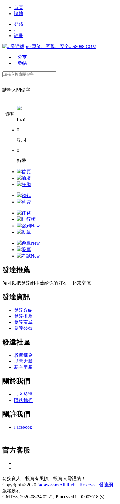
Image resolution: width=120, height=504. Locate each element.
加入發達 (23, 394)
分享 (20, 57)
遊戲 (31, 243)
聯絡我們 (23, 400)
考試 (31, 255)
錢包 (26, 195)
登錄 (18, 24)
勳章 (26, 232)
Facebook (23, 427)
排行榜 (29, 219)
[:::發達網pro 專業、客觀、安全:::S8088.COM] (49, 46)
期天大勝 (23, 361)
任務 (26, 212)
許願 (26, 184)
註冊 (18, 35)
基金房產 (23, 367)
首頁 (18, 7)
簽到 (31, 225)
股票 (26, 249)
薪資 (26, 201)
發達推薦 (23, 316)
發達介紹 (23, 310)
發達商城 (23, 322)
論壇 (18, 13)
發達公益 (23, 328)
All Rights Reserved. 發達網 (75, 484)
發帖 (20, 63)
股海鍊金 (23, 355)
